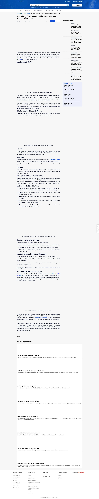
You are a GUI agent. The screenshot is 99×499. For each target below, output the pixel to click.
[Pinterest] (23, 333)
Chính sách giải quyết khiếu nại (33, 486)
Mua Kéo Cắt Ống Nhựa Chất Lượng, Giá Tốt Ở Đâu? (28, 355)
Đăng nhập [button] (78, 5)
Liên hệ (29, 491)
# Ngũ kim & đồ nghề (69, 89)
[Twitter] (26, 333)
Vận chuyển (15, 480)
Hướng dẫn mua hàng (16, 475)
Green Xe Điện (41, 7)
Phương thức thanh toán (32, 480)
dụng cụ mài (57, 7)
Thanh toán (15, 478)
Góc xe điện (27, 10)
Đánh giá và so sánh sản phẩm (76, 67)
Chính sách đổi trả (16, 485)
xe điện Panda (47, 7)
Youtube (60, 478)
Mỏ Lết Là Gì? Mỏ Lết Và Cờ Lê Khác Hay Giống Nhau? (29, 433)
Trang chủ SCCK (21, 1)
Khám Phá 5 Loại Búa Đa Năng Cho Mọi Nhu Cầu (28, 416)
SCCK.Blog (19, 59)
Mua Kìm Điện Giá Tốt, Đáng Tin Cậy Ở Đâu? (27, 386)
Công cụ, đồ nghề (26, 13)
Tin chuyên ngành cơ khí (75, 38)
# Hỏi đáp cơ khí (68, 103)
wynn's (53, 7)
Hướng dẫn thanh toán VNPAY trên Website (33, 489)
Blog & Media (19, 13)
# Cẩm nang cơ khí (68, 85)
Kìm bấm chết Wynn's (55, 159)
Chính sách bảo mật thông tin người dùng (34, 483)
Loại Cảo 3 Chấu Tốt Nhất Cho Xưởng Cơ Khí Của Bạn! (29, 448)
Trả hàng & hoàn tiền (16, 482)
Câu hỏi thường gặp (16, 487)
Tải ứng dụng (67, 1)
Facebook (60, 475)
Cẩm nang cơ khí (38, 10)
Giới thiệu (29, 475)
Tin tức (19, 10)
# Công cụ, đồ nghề (69, 98)
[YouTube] (28, 333)
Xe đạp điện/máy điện (74, 30)
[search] (68, 5)
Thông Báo (58, 10)
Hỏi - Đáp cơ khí (49, 10)
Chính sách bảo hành (16, 484)
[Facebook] (19, 332)
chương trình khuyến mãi (41, 317)
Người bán (73, 45)
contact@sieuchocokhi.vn (77, 1)
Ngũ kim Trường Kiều (34, 7)
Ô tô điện (72, 75)
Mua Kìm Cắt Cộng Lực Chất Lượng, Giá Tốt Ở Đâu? (28, 401)
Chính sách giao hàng (31, 478)
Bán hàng (72, 23)
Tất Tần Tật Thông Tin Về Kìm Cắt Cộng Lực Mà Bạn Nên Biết (31, 370)
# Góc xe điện (67, 94)
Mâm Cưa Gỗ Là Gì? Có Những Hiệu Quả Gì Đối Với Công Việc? (31, 463)
